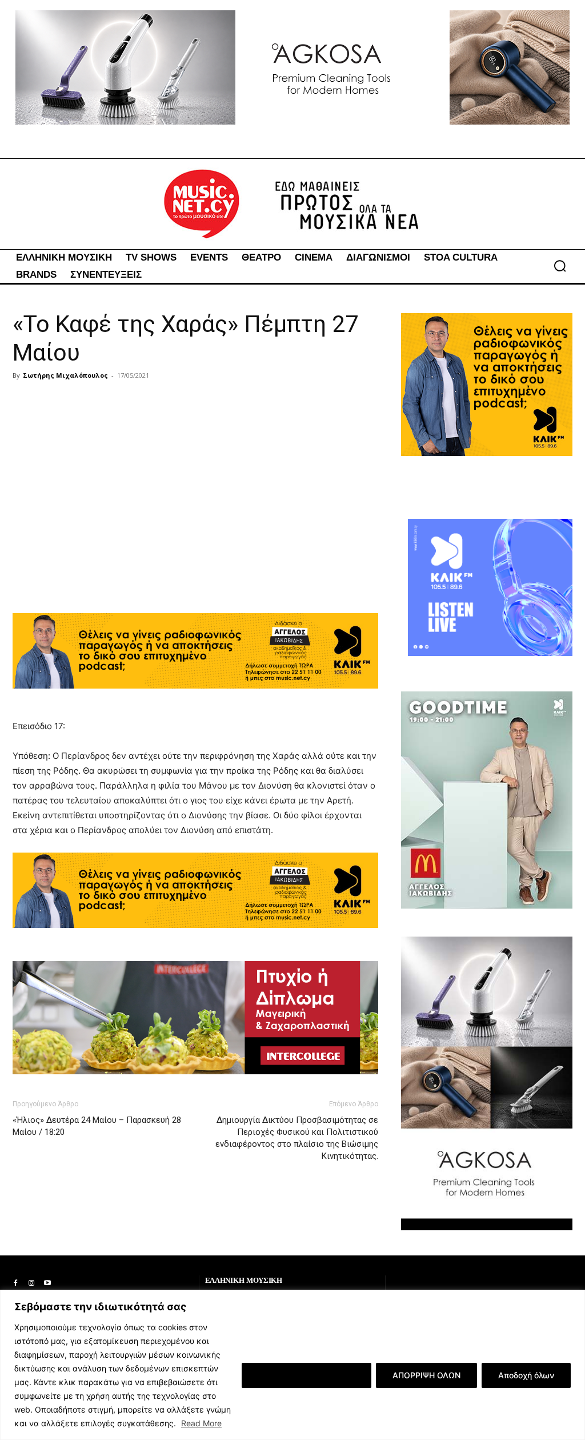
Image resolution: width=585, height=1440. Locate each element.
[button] (560, 265)
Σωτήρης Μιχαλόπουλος (65, 375)
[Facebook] (15, 1283)
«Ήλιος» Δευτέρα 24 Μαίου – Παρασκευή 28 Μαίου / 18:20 (97, 1126)
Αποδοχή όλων (526, 1375)
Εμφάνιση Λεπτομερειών (306, 1375)
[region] (292, 1365)
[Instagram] (31, 1283)
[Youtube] (47, 1283)
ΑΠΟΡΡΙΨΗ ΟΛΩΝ (426, 1375)
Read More (201, 1423)
